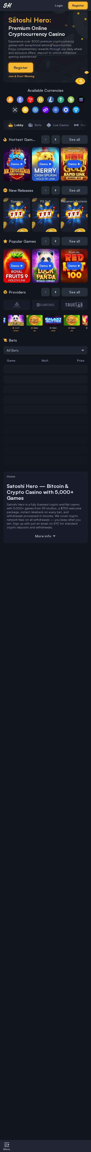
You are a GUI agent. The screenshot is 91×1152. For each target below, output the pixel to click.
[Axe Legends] (16, 215)
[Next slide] (55, 139)
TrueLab (74, 252)
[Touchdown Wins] (45, 215)
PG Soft (45, 201)
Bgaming (17, 201)
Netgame (17, 150)
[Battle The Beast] (74, 215)
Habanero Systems (74, 201)
